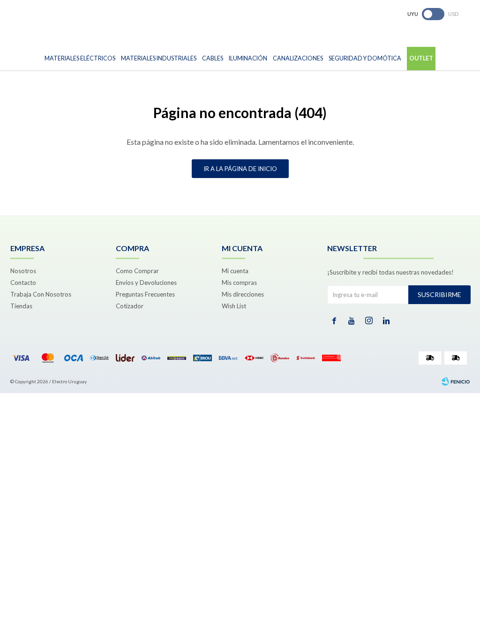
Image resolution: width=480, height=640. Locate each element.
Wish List (234, 306)
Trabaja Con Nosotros (40, 294)
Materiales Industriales (158, 58)
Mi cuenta (235, 271)
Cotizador (129, 306)
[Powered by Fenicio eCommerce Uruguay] (456, 381)
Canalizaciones (298, 58)
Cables (212, 58)
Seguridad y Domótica (365, 58)
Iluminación (248, 58)
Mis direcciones (243, 294)
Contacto (23, 282)
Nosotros (23, 271)
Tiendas (21, 306)
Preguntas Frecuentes (145, 294)
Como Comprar (137, 271)
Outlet (421, 58)
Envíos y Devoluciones (146, 282)
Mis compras (239, 282)
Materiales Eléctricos (80, 58)
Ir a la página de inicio (240, 168)
